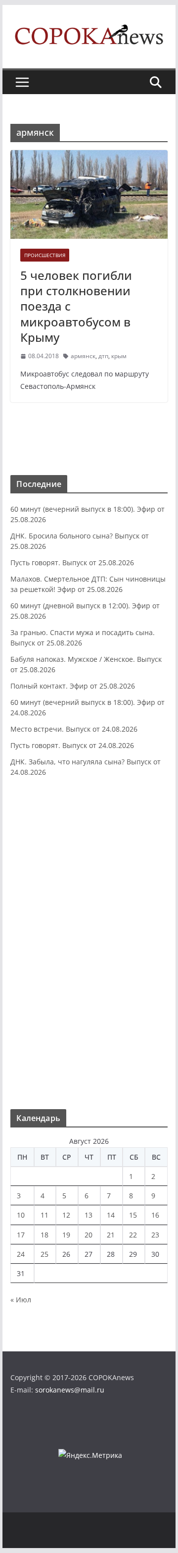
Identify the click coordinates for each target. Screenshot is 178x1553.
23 (155, 1234)
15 (133, 1215)
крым (119, 356)
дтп (103, 356)
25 (44, 1254)
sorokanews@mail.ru (69, 1389)
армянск (83, 356)
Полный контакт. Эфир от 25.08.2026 (72, 686)
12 (66, 1215)
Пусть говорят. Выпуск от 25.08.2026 (72, 562)
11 (44, 1215)
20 (88, 1234)
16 (155, 1215)
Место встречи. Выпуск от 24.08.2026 (73, 729)
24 (21, 1254)
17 (21, 1234)
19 (66, 1234)
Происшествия (44, 255)
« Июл (20, 1299)
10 (21, 1215)
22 (133, 1234)
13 (88, 1215)
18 (44, 1234)
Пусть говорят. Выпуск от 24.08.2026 (72, 745)
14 (111, 1215)
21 (111, 1234)
